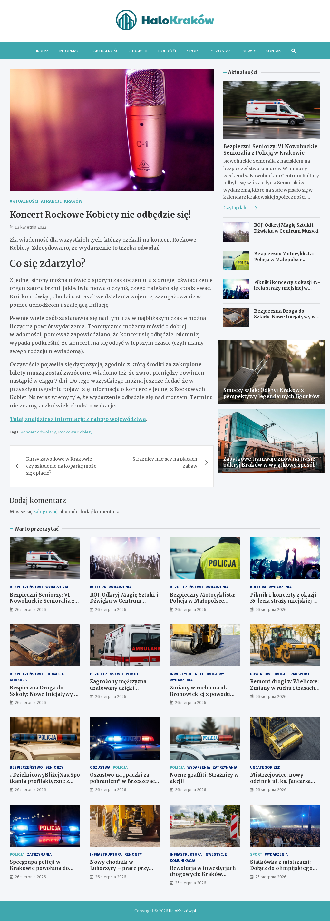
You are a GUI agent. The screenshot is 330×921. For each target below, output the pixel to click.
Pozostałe (221, 51)
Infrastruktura (106, 854)
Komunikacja (182, 860)
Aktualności (106, 51)
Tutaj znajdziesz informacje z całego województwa (78, 419)
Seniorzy (54, 767)
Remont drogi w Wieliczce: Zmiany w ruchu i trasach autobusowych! (284, 688)
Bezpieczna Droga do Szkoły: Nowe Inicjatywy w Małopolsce (284, 316)
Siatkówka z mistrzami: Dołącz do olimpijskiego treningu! (281, 868)
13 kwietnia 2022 (30, 227)
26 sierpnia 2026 (30, 609)
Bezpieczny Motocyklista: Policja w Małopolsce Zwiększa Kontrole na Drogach (284, 262)
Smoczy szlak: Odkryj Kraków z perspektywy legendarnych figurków (271, 393)
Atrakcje (139, 51)
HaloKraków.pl (182, 911)
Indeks (43, 51)
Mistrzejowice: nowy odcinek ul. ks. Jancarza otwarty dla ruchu (280, 781)
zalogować (45, 512)
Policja (120, 767)
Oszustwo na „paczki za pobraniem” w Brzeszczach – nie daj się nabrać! (124, 781)
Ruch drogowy (209, 673)
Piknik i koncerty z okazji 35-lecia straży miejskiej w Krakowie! (287, 288)
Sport (193, 51)
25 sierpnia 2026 (190, 883)
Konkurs (18, 680)
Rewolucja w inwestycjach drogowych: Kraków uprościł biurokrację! (203, 874)
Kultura (98, 586)
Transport (299, 673)
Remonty (133, 854)
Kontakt (274, 51)
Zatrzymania (225, 767)
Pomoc (132, 673)
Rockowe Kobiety (75, 432)
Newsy (249, 51)
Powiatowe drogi (267, 673)
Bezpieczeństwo (26, 586)
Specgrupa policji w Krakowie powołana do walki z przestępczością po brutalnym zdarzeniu (43, 871)
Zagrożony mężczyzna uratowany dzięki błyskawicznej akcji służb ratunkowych (122, 691)
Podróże (167, 51)
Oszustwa (100, 767)
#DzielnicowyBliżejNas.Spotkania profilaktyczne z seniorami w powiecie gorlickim (45, 784)
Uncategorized (265, 767)
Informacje (71, 51)
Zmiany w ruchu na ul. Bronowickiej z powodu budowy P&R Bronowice (200, 694)
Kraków (73, 201)
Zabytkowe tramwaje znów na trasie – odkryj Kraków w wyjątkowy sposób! (271, 462)
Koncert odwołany (38, 432)
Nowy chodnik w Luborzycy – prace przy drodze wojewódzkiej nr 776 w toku (120, 871)
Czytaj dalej (236, 208)
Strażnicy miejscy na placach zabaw (164, 462)
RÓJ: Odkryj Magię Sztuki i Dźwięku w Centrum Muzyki (286, 228)
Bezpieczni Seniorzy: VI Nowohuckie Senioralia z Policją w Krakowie (270, 149)
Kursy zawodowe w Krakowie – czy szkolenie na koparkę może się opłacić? (61, 466)
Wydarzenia (56, 586)
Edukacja (54, 673)
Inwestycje (181, 673)
